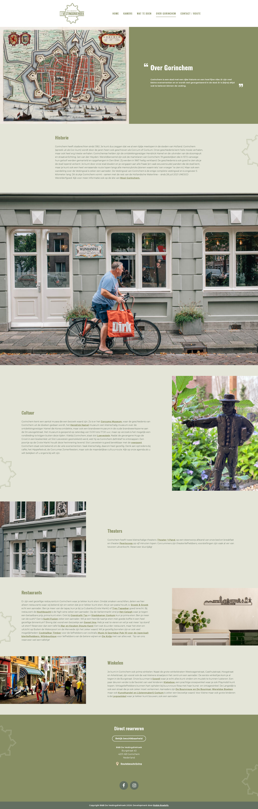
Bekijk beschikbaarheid (129, 738)
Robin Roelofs (161, 805)
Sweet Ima (90, 622)
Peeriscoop (126, 543)
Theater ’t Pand (166, 540)
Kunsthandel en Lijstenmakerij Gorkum (141, 693)
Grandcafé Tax (79, 615)
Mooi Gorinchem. (130, 178)
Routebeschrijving (131, 764)
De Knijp (107, 636)
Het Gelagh (125, 612)
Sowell (156, 679)
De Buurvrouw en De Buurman (193, 689)
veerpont (136, 442)
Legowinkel (119, 696)
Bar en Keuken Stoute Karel (77, 626)
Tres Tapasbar (120, 608)
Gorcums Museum (111, 421)
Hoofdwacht (44, 612)
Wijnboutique (49, 636)
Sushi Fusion (50, 619)
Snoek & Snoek (139, 605)
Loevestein (103, 435)
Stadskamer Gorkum (103, 615)
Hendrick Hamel (79, 425)
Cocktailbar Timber (50, 633)
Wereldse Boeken (222, 689)
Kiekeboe (169, 682)
